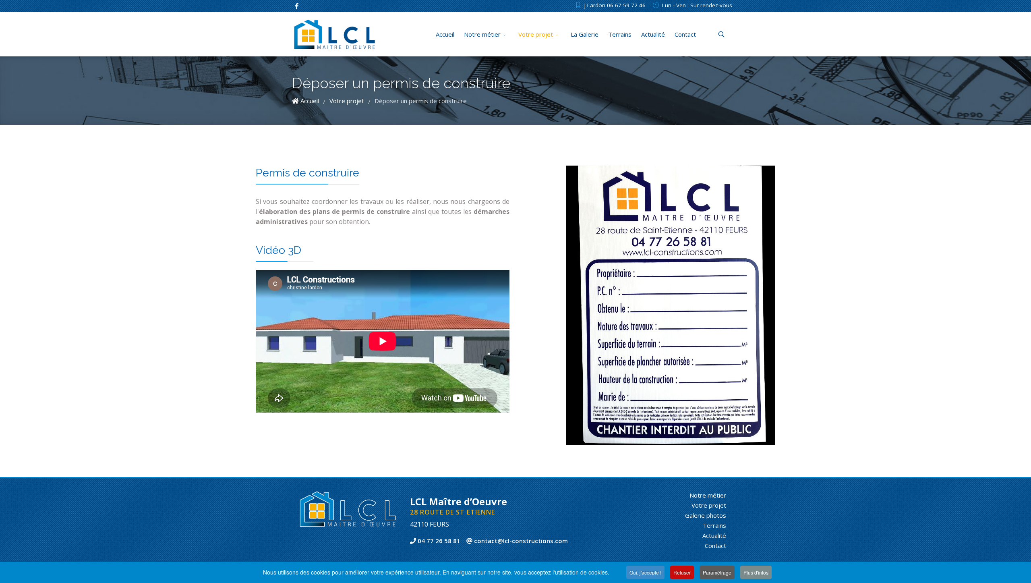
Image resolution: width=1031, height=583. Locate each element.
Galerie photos (705, 515)
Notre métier (482, 34)
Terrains (619, 34)
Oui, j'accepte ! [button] (645, 572)
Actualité (653, 34)
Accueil (445, 34)
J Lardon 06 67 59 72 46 (615, 5)
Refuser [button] (682, 572)
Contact (685, 34)
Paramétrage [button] (717, 572)
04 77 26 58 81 (438, 541)
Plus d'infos (755, 572)
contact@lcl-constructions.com (520, 541)
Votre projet (535, 34)
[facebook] (296, 6)
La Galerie (584, 34)
